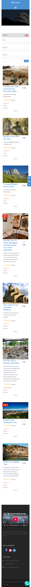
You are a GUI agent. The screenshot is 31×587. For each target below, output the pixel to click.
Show (26, 60)
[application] (15, 519)
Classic (6, 103)
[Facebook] (6, 550)
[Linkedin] (14, 550)
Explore (16, 111)
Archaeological (8, 387)
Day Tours (7, 151)
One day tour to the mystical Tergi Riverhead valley (11, 88)
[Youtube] (10, 550)
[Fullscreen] (26, 525)
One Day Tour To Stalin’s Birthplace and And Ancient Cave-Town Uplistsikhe (10, 245)
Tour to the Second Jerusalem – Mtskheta (10, 307)
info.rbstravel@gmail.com (12, 567)
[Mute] (24, 525)
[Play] (4, 525)
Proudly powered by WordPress (11, 582)
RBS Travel (15, 3)
